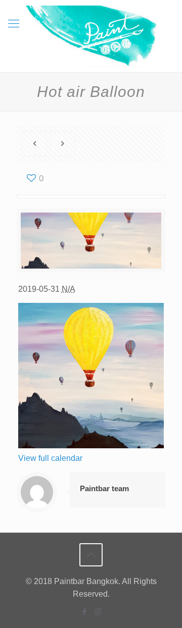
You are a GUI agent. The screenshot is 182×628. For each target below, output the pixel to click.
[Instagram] (98, 611)
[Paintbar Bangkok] (91, 36)
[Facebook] (84, 611)
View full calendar (50, 458)
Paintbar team (104, 488)
